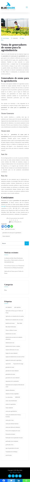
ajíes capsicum (17, 307)
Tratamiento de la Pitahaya (11, 451)
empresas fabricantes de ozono (12, 349)
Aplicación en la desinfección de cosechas (15, 316)
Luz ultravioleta (9, 397)
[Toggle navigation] (27, 6)
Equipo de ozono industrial (11, 353)
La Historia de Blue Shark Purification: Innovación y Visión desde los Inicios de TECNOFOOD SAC (14, 260)
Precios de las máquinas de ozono (13, 430)
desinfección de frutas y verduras (13, 346)
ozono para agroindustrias (11, 411)
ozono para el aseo (10, 420)
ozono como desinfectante (11, 400)
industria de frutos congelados (12, 393)
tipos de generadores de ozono (12, 448)
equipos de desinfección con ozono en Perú (15, 356)
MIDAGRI (17, 397)
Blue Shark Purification (11, 326)
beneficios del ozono (10, 323)
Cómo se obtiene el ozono (11, 330)
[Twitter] (5, 226)
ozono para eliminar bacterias (12, 423)
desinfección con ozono (11, 333)
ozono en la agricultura (11, 404)
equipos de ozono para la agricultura (13, 360)
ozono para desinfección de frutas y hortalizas (13, 415)
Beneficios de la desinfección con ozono (14, 319)
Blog (23, 38)
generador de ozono (10, 367)
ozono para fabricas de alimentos (13, 427)
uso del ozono (9, 455)
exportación (8, 363)
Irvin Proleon (6, 38)
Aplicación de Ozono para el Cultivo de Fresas (14, 311)
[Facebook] (2, 226)
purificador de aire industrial (12, 441)
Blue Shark (19, 323)
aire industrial (9, 307)
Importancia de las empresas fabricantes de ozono (15, 385)
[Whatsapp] (11, 226)
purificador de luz (9, 444)
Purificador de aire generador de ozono (14, 437)
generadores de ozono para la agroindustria (11, 232)
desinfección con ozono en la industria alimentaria (14, 338)
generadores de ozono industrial (12, 377)
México (15, 472)
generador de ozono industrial (12, 370)
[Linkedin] (8, 226)
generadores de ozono (10, 229)
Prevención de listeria (10, 434)
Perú (11, 472)
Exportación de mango (18, 363)
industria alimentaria (10, 390)
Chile (19, 472)
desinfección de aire (10, 342)
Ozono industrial (6, 236)
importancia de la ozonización (12, 381)
